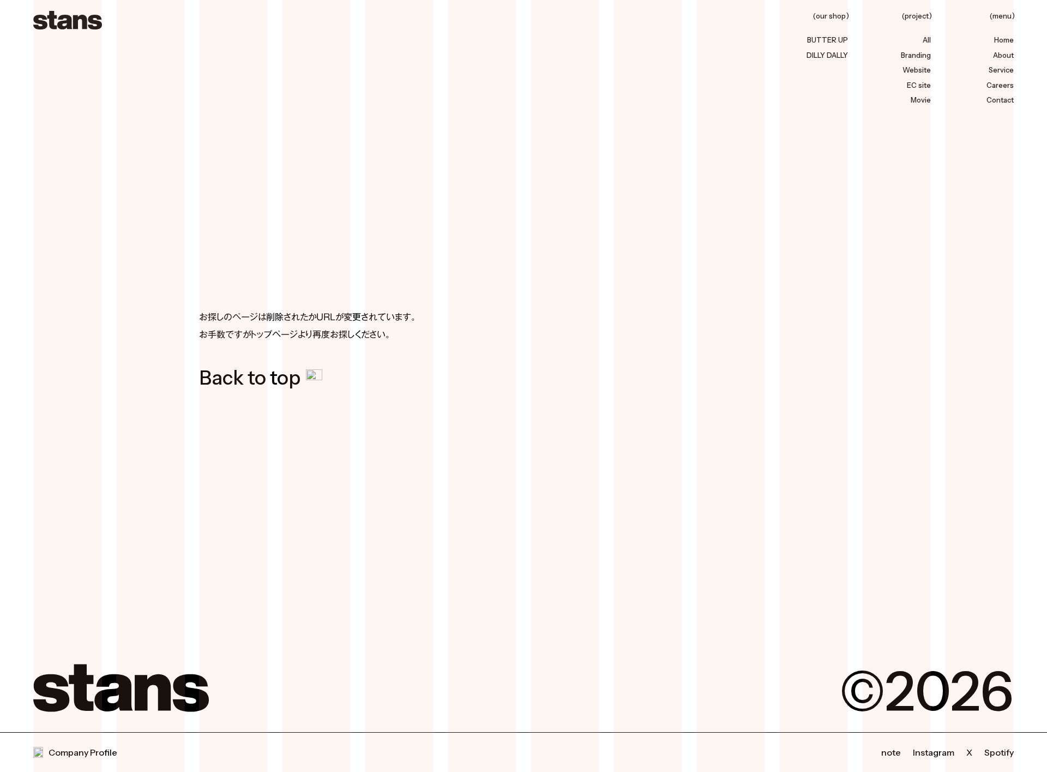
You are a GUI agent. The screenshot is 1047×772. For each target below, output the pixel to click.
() (831, 16)
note (891, 752)
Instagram (933, 752)
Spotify (999, 752)
